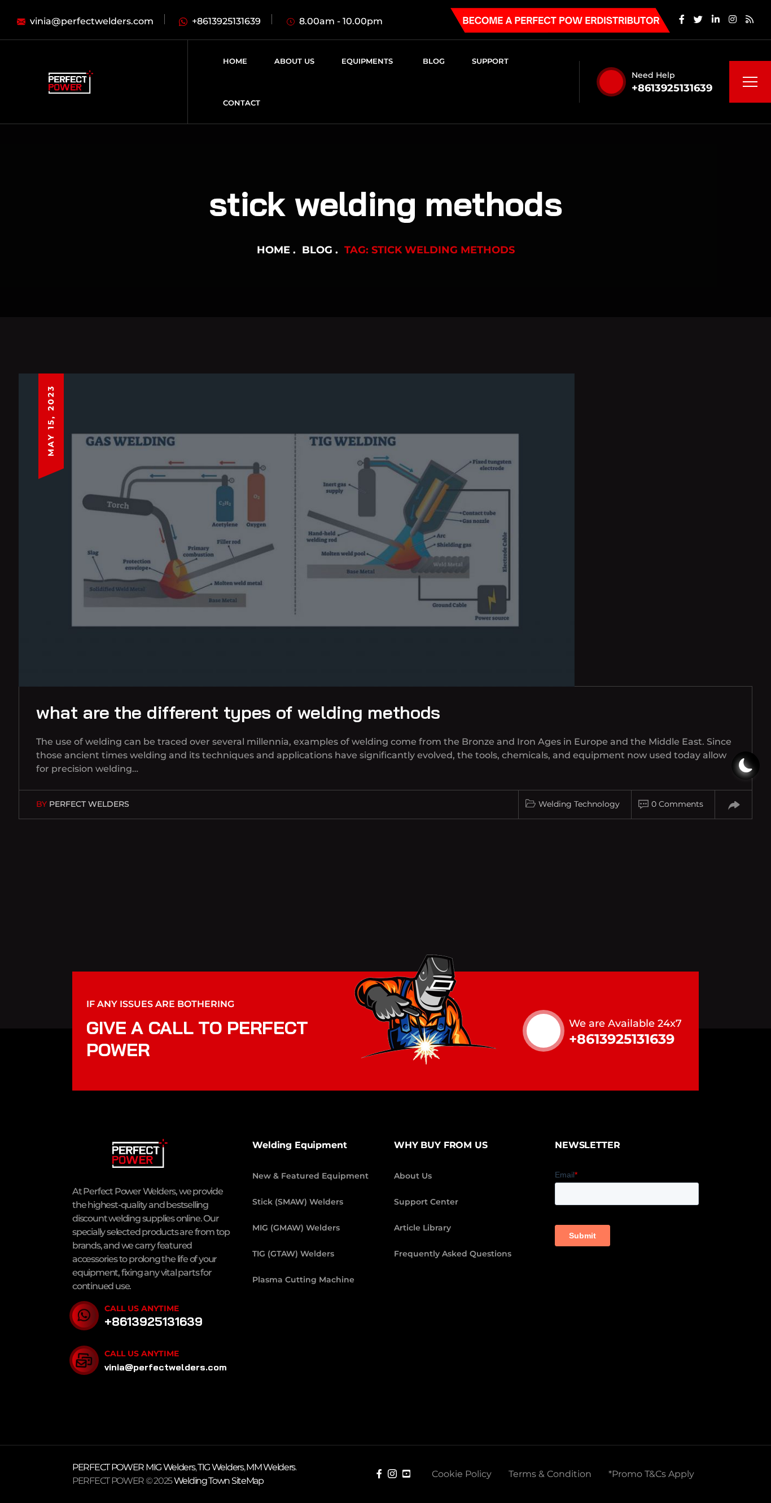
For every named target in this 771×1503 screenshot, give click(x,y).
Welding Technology (579, 804)
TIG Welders (221, 1467)
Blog (317, 250)
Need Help (653, 75)
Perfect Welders (89, 804)
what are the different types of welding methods (238, 712)
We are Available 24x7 (625, 1023)
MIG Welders (170, 1467)
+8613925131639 (672, 88)
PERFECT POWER (109, 1467)
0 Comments (677, 804)
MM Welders (270, 1467)
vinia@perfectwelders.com (165, 1367)
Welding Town (202, 1480)
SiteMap (247, 1480)
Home (273, 250)
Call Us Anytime (141, 1308)
